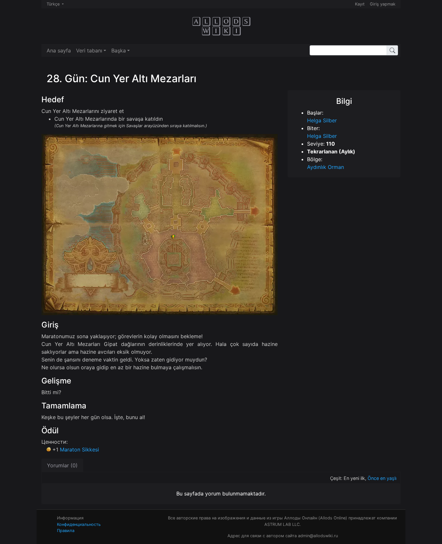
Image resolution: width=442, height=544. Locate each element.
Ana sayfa (59, 50)
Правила (65, 530)
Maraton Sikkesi (79, 449)
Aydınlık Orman (325, 167)
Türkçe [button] (54, 4)
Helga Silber (322, 120)
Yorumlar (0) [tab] (62, 465)
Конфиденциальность (79, 524)
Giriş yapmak (382, 4)
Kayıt (360, 4)
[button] (91, 50)
